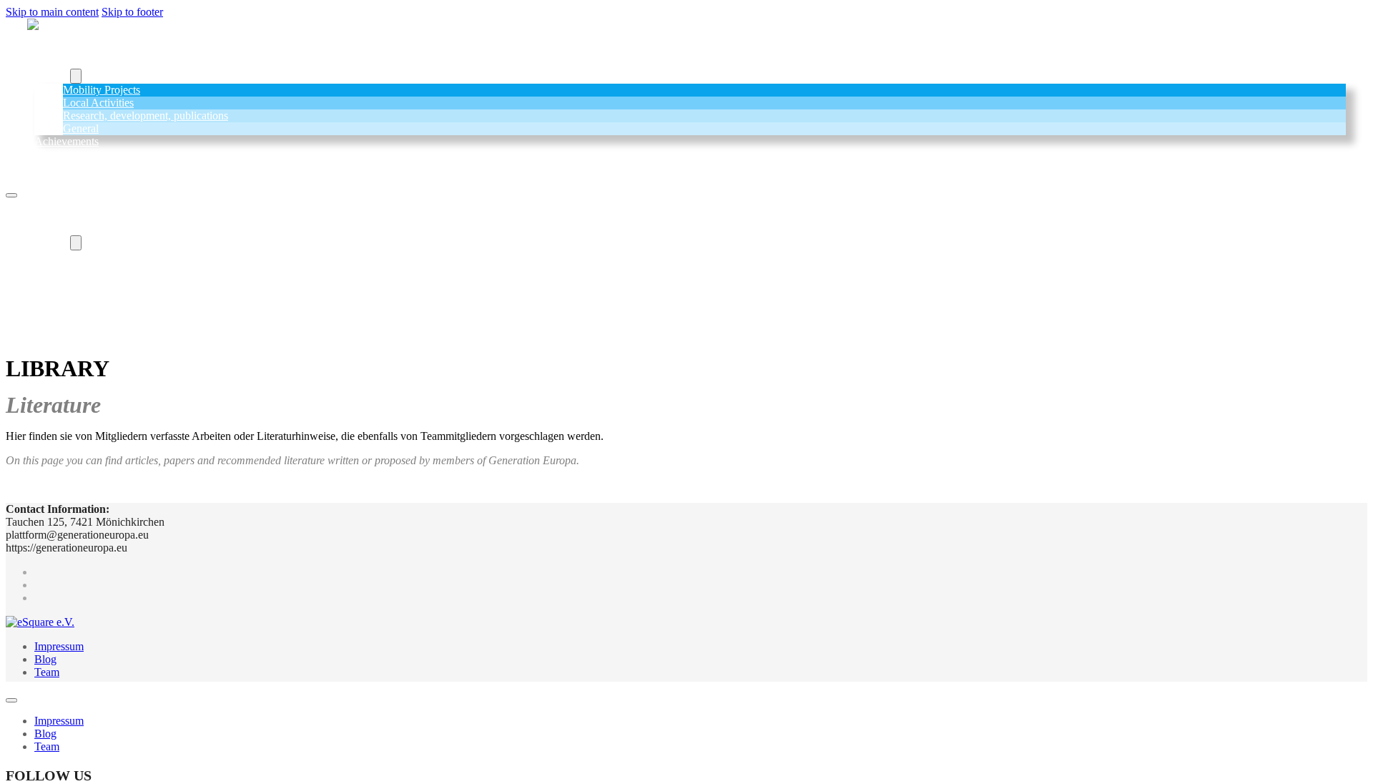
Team (46, 672)
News (47, 154)
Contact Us (59, 167)
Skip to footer (132, 12)
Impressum (59, 646)
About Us (56, 62)
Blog (45, 659)
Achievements (66, 141)
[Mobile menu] (11, 195)
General (81, 128)
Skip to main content (52, 12)
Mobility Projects (101, 90)
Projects (52, 75)
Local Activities (98, 103)
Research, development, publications (145, 115)
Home (48, 49)
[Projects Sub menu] (76, 76)
